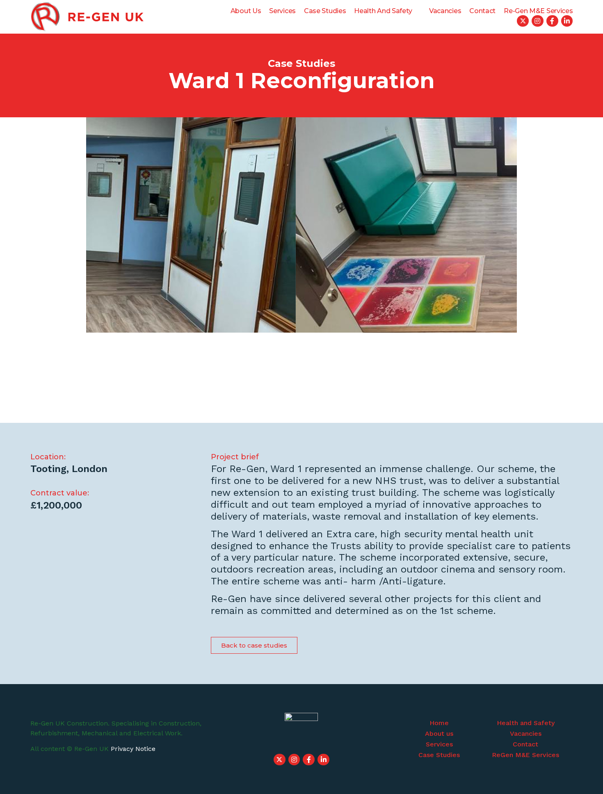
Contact (482, 11)
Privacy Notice (133, 749)
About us (246, 11)
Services (282, 11)
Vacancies (445, 11)
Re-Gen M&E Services (538, 11)
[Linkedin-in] (567, 21)
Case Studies (325, 11)
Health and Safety (383, 11)
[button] (254, 645)
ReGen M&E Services (525, 755)
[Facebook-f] (552, 21)
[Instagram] (538, 21)
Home (439, 723)
